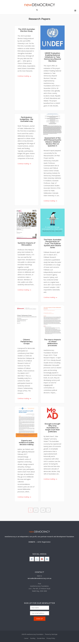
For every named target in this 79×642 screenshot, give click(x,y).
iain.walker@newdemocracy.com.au (39, 578)
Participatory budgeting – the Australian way (26, 119)
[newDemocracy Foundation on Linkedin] (47, 559)
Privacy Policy (51, 638)
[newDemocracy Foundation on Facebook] (32, 559)
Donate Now (41, 638)
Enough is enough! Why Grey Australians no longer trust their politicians (52, 428)
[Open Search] (37, 10)
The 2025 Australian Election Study (26, 30)
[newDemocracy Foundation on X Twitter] (37, 559)
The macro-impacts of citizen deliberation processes (52, 342)
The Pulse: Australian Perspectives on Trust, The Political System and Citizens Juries (52, 243)
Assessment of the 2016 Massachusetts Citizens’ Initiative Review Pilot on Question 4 (52, 142)
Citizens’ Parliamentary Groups (27, 342)
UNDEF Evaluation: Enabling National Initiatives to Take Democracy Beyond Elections (52, 57)
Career (26, 638)
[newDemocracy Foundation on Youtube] (42, 559)
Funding (32, 638)
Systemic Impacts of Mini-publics (26, 244)
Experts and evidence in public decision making (26, 442)
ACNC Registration (44, 542)
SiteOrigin (54, 634)
